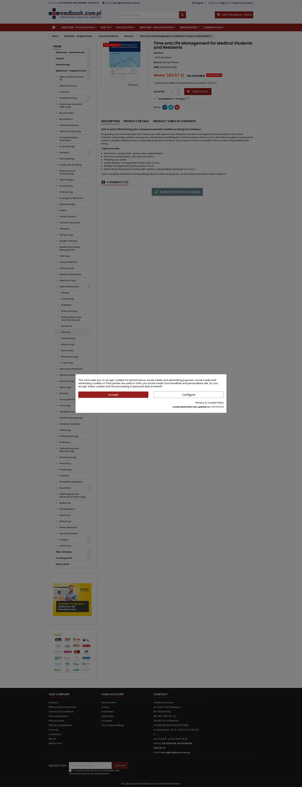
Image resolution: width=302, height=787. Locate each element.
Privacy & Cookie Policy (210, 402)
